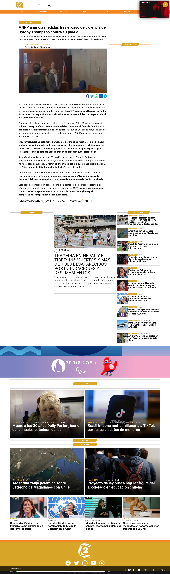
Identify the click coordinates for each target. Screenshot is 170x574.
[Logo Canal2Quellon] (19, 8)
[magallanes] (122, 233)
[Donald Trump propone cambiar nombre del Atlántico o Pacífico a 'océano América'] (122, 311)
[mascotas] (141, 517)
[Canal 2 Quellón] (39, 6)
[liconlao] (103, 517)
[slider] (16, 571)
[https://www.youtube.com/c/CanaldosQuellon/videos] (93, 565)
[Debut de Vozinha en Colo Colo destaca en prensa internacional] (122, 246)
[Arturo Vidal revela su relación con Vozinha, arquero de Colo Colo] (122, 338)
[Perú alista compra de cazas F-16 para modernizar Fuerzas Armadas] (122, 325)
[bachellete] (122, 298)
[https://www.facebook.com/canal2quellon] (68, 565)
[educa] (122, 259)
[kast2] (122, 272)
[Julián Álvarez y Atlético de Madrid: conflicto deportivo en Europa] (122, 285)
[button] (31, 201)
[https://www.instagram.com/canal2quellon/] (85, 565)
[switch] (140, 570)
